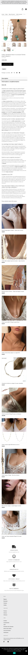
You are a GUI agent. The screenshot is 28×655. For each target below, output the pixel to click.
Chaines (5, 603)
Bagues (5, 599)
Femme (5, 610)
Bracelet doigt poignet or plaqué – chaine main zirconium (12, 230)
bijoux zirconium (9, 171)
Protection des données (8, 626)
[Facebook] (4, 641)
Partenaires (6, 632)
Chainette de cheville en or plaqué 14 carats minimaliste (12, 383)
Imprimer (4, 69)
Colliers (5, 605)
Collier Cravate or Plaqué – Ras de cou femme (10, 475)
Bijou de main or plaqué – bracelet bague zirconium (11, 505)
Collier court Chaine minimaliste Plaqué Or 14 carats (11, 536)
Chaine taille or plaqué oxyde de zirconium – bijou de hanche (13, 260)
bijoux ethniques (5, 130)
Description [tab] (5, 78)
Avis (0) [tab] (4, 85)
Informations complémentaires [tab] (10, 81)
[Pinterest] (9, 641)
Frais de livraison (7, 630)
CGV (5, 624)
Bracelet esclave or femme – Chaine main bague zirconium (13, 291)
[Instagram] (6, 641)
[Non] (26, 651)
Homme (5, 612)
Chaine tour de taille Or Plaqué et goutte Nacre (10, 322)
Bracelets (5, 601)
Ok (14, 653)
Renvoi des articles (7, 628)
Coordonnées (6, 622)
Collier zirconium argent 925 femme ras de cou (10, 444)
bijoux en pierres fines (7, 101)
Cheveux (5, 614)
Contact (5, 620)
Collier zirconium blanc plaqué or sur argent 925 (11, 352)
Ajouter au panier (7, 64)
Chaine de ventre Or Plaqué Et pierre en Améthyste (11, 414)
